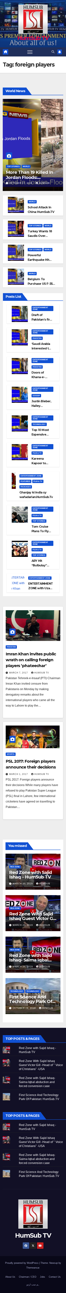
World (26, 166)
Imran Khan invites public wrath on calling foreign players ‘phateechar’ (31, 660)
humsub (44, 183)
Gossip (36, 396)
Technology (39, 424)
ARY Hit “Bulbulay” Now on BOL (41, 565)
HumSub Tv (41, 672)
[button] (53, 51)
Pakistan (37, 338)
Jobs (42, 1276)
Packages (26, 487)
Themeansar (32, 1267)
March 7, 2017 (19, 672)
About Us (10, 1276)
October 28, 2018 (24, 1008)
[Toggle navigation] (30, 52)
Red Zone (15, 867)
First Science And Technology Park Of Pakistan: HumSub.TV (32, 1001)
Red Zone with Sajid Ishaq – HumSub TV (30, 875)
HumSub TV (33, 38)
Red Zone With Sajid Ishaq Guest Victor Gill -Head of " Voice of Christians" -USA (41, 1065)
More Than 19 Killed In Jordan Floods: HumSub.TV (29, 177)
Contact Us (55, 1276)
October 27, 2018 (21, 183)
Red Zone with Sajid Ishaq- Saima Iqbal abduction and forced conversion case (37, 1082)
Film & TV (37, 453)
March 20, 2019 (23, 883)
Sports (10, 754)
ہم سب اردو (33, 1284)
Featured (25, 481)
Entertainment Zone (40, 308)
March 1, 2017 (19, 774)
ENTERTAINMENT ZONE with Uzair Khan (40, 588)
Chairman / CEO (27, 1276)
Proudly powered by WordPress (22, 1263)
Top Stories (13, 166)
